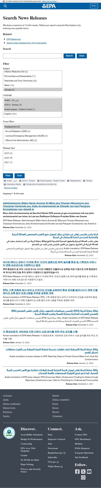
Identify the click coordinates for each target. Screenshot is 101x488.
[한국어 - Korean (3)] (33, 105)
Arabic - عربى (11, 180)
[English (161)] (33, 114)
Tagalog (6, 416)
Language (7, 95)
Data (50, 434)
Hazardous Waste (13, 184)
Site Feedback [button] (81, 457)
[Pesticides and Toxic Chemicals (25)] (33, 81)
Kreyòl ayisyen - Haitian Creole (52, 180)
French (55, 404)
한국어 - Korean (28, 180)
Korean (55, 408)
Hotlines (79, 443)
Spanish (55, 395)
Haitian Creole (9, 408)
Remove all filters (10, 188)
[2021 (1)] (33, 162)
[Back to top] (94, 481)
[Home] (49, 6)
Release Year (9, 148)
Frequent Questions (84, 453)
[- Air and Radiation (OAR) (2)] (33, 131)
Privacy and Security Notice (31, 470)
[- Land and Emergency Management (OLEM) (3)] (33, 136)
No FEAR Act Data (30, 460)
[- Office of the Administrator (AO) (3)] (33, 140)
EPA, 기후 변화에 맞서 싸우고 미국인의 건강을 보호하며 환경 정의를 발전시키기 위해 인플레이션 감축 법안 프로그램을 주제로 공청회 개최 (50, 292)
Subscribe (52, 457)
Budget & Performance (32, 439)
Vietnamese (57, 416)
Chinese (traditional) (11, 404)
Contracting (26, 443)
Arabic (6, 399)
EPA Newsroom (14, 39)
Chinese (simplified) (60, 399)
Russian (55, 412)
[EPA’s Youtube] (89, 471)
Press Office (8, 121)
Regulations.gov (55, 453)
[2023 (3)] (33, 153)
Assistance (7, 395)
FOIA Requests (82, 448)
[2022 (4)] (33, 158)
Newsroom (53, 448)
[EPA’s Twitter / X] (83, 471)
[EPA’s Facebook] (77, 471)
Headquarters (75, 180)
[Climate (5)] (33, 90)
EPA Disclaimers (83, 439)
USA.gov (52, 462)
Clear (19, 175)
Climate (88, 180)
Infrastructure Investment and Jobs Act (40, 184)
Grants (24, 455)
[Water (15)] (33, 85)
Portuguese (7, 412)
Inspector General (56, 439)
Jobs (50, 443)
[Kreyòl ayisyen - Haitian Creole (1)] (33, 109)
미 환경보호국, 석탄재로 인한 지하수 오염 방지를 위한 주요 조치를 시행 (40, 331)
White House (54, 466)
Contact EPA (81, 434)
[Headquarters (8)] (33, 127)
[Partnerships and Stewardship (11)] (33, 76)
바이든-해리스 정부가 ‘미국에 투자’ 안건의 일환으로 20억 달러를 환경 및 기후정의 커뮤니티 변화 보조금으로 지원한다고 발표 (49, 264)
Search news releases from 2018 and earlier (27, 43)
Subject (6, 68)
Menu (94, 6)
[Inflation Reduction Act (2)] (33, 72)
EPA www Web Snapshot (28, 449)
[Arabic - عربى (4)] (33, 100)
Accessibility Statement (32, 434)
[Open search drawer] (5, 6)
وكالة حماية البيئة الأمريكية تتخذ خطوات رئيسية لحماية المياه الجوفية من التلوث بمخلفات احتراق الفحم (52, 351)
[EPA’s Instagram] (83, 477)
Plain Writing (27, 464)
